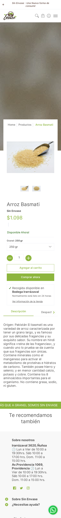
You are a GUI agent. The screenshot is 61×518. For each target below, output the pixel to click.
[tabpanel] (30, 354)
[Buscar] (37, 15)
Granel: (15, 240)
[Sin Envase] (10, 15)
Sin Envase (14, 211)
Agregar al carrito (30, 267)
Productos (24, 124)
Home (11, 124)
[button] (43, 15)
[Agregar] (28, 258)
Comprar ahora (30, 277)
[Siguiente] (54, 312)
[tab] (18, 312)
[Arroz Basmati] (24, 188)
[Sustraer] (10, 258)
